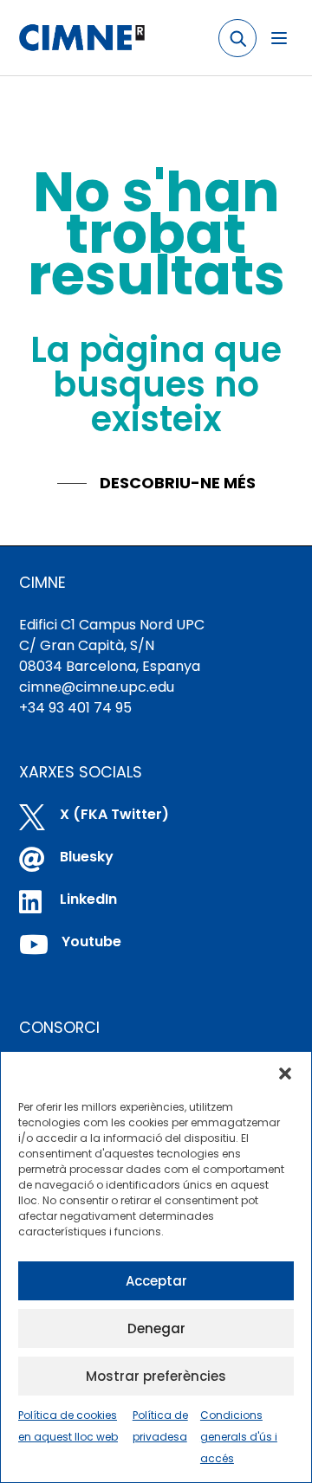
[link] (81, 38)
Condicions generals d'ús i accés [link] (238, 1437)
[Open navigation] (279, 38)
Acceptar (156, 1281)
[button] (285, 1073)
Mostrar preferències (156, 1376)
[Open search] (237, 38)
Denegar (156, 1328)
